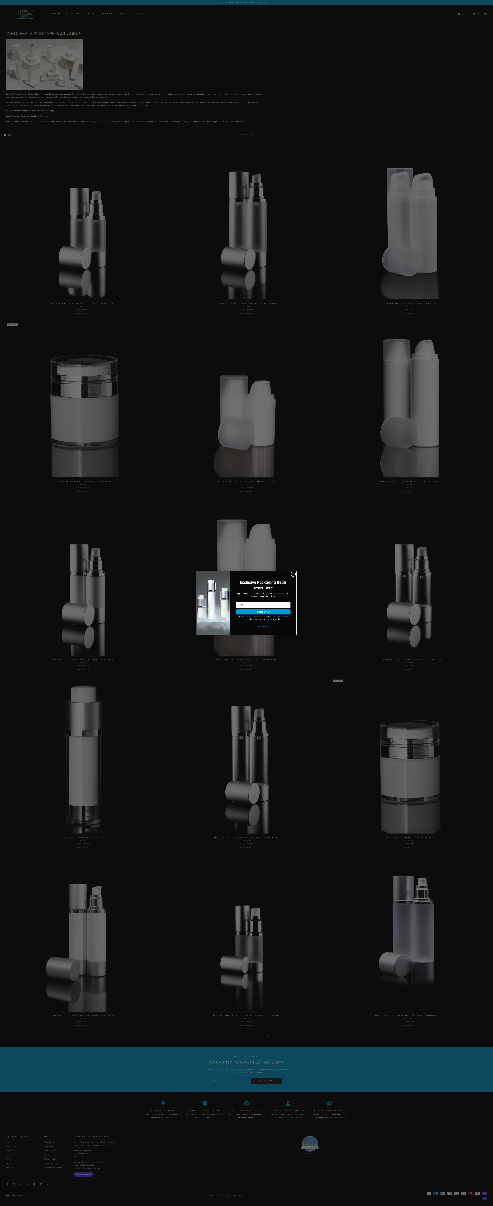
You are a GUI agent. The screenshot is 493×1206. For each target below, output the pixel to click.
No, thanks (263, 626)
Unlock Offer (263, 612)
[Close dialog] (293, 574)
